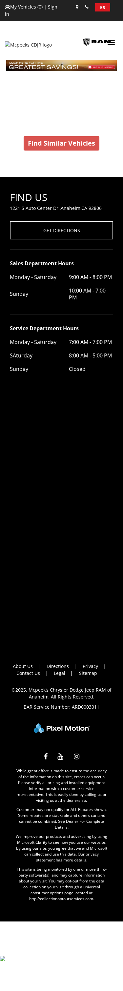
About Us (23, 666)
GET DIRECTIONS (61, 230)
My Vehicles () (27, 7)
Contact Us (28, 673)
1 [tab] (61, 64)
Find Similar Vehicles (61, 143)
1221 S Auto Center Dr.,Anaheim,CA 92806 (56, 208)
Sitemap (88, 673)
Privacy (90, 666)
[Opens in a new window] (45, 757)
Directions (58, 666)
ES (102, 7)
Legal (59, 673)
